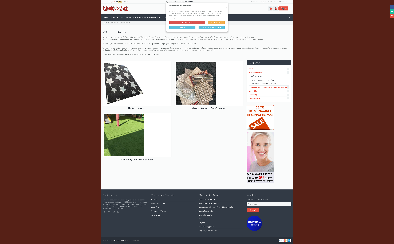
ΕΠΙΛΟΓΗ (182, 27)
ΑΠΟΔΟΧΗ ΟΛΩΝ (187, 22)
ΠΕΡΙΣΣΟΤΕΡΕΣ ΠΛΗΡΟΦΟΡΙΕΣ (211, 27)
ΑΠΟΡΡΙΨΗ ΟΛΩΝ (216, 22)
